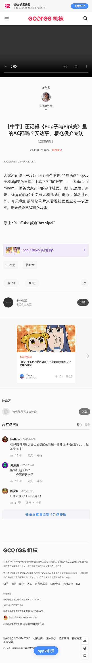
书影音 (30, 265)
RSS (78, 583)
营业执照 (7, 593)
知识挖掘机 (26, 356)
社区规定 (77, 638)
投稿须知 (38, 638)
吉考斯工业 (41, 583)
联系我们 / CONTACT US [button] (16, 638)
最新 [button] (87, 425)
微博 (13, 583)
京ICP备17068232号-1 (13, 605)
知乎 (5, 583)
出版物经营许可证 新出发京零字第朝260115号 (24, 624)
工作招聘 (8, 642)
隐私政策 (64, 638)
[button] (11, 283)
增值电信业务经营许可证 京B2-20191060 (21, 599)
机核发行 (68, 583)
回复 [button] (30, 455)
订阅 (83, 302)
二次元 (10, 265)
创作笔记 (57, 150)
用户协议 (51, 638)
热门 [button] (79, 425)
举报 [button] (39, 455)
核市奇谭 (55, 583)
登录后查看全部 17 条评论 (46, 514)
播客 (29, 583)
